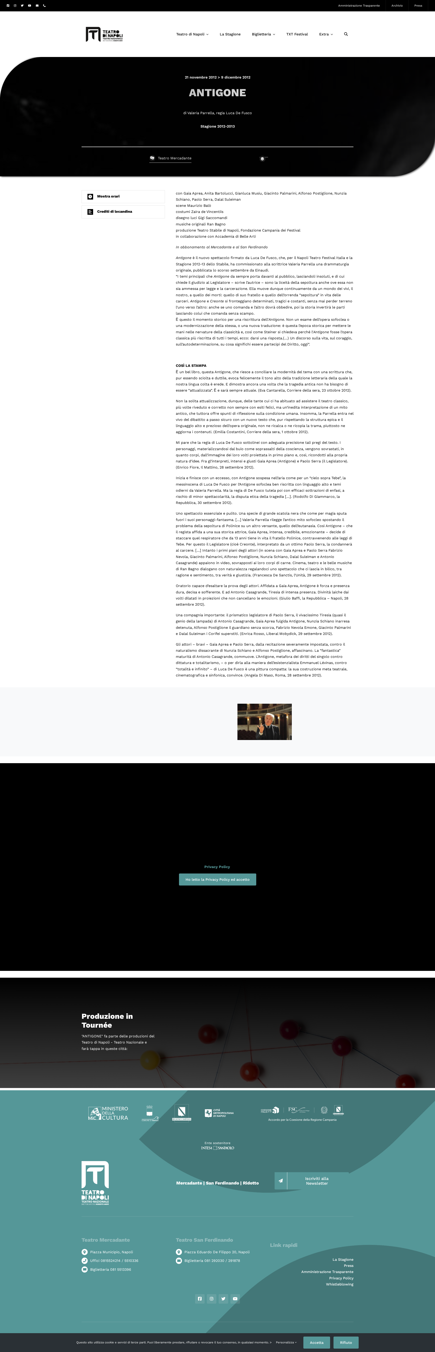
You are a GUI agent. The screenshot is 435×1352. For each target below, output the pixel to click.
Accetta (317, 1342)
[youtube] (29, 5)
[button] (123, 196)
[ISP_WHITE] (217, 1148)
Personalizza (285, 1342)
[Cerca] (345, 34)
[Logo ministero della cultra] (108, 1108)
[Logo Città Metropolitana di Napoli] (219, 1110)
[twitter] (22, 5)
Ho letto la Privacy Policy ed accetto (218, 879)
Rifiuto (346, 1342)
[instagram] (15, 5)
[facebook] (8, 5)
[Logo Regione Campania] (181, 1105)
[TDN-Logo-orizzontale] (104, 13)
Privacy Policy (217, 867)
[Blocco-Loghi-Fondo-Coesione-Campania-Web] (302, 1105)
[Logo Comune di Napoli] (150, 1107)
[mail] (37, 5)
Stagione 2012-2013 (218, 126)
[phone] (44, 5)
